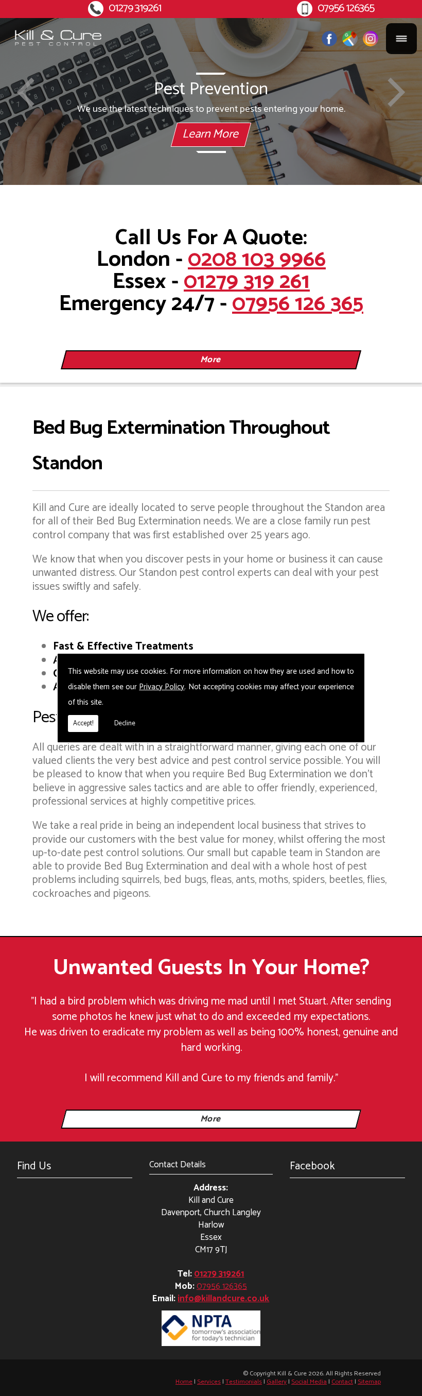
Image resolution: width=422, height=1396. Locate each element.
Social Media (309, 1381)
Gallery (277, 1381)
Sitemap (369, 1381)
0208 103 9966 (257, 260)
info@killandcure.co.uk (223, 1298)
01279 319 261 (247, 282)
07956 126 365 (297, 304)
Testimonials (243, 1381)
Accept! (83, 723)
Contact (342, 1381)
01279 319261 (135, 8)
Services (209, 1381)
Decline (124, 723)
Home (183, 1381)
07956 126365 (346, 8)
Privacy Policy (161, 686)
